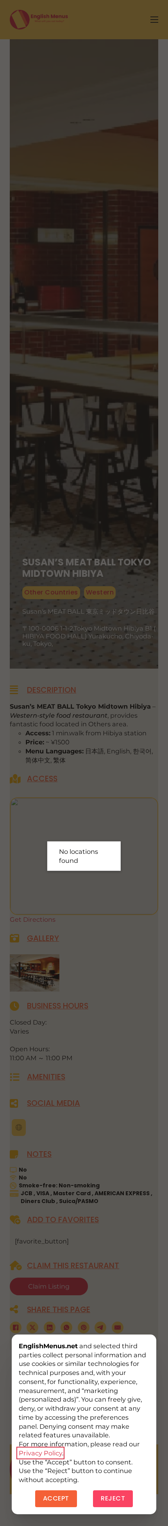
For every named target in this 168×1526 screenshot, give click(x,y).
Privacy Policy (40, 1453)
